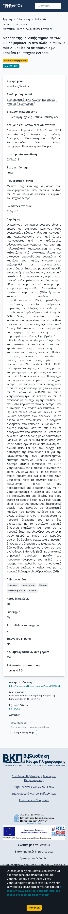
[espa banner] (34, 832)
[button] (13, 585)
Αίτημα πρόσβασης (23, 732)
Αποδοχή (34, 907)
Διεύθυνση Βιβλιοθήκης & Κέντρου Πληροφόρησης (34, 778)
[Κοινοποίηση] (64, 64)
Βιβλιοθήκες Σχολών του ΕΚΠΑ (34, 787)
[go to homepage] (13, 5)
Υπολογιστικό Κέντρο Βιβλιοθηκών (34, 793)
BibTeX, (13, 708)
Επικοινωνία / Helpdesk (34, 800)
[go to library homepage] (34, 760)
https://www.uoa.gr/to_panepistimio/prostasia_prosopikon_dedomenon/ (34, 891)
